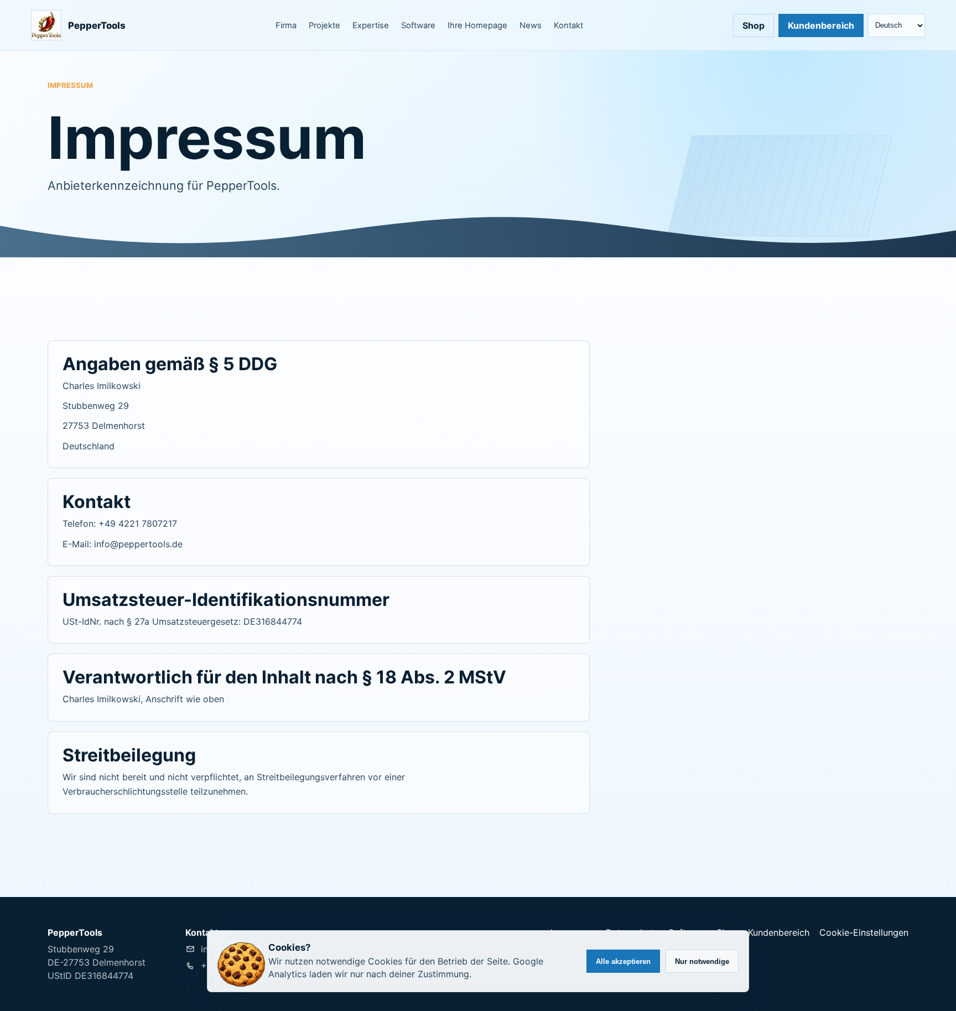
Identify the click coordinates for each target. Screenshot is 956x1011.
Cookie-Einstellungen (863, 932)
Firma (286, 25)
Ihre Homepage (477, 25)
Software (418, 25)
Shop (753, 25)
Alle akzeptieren (623, 961)
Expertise (370, 25)
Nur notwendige (702, 961)
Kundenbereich (821, 25)
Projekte (324, 25)
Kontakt (568, 25)
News (530, 25)
